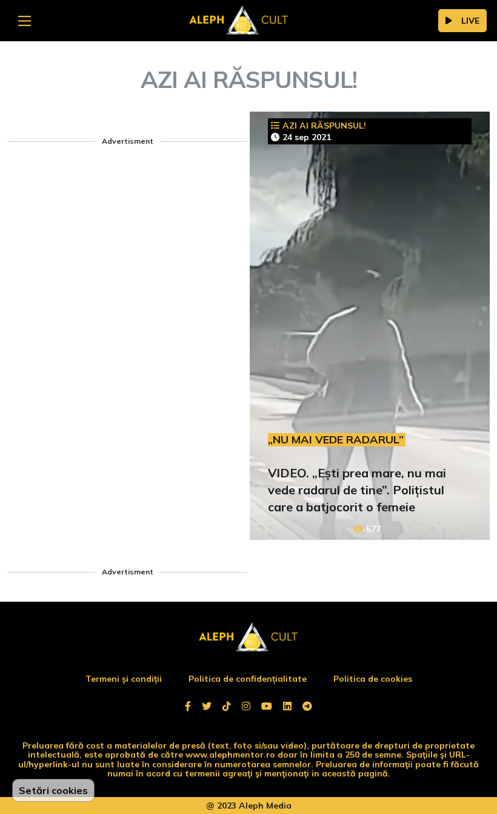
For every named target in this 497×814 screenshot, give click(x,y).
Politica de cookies (372, 678)
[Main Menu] (24, 21)
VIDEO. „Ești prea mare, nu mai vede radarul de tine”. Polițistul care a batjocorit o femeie (357, 489)
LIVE (470, 20)
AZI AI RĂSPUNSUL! (324, 125)
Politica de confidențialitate (247, 678)
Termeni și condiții (123, 678)
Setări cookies (53, 790)
